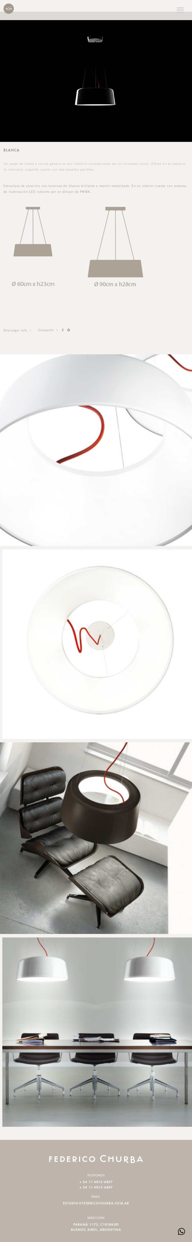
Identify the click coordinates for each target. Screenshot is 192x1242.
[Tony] (63, 330)
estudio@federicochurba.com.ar (96, 1203)
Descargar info (16, 330)
